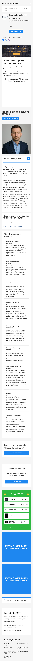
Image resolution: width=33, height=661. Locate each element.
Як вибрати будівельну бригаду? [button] (13, 348)
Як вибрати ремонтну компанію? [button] (12, 326)
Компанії (20, 226)
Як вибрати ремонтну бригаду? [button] (12, 262)
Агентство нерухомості (14, 8)
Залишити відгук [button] (16, 31)
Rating (5, 8)
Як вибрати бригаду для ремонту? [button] (13, 367)
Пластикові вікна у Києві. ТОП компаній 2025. (10, 652)
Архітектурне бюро (22, 643)
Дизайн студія (8, 647)
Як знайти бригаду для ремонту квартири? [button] (13, 303)
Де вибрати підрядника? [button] (13, 415)
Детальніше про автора (10, 118)
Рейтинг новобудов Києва (22, 648)
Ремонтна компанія (22, 651)
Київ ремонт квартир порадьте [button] (12, 242)
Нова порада (16, 481)
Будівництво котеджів (7, 657)
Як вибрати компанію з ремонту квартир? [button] (13, 283)
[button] (30, 3)
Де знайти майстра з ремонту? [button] (12, 392)
